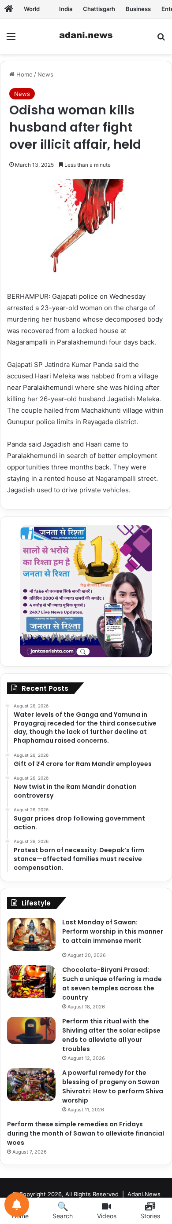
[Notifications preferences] (16, 1204)
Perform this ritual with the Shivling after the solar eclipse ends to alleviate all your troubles (111, 1035)
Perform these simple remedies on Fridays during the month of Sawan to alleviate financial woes (85, 1133)
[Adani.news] (8, 8)
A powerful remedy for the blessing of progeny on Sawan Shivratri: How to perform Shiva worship (112, 1086)
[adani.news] (86, 36)
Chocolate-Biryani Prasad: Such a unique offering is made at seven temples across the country (112, 983)
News (45, 74)
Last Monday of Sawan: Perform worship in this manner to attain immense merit (112, 931)
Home (24, 74)
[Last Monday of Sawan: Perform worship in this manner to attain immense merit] (31, 934)
